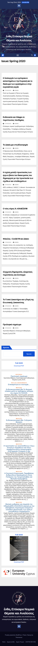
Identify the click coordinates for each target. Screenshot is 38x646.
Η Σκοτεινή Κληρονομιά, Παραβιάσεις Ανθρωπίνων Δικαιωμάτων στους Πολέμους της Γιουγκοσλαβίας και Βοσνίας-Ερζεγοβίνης (19, 476)
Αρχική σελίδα (11, 642)
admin (16, 90)
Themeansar (19, 637)
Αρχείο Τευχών (20, 642)
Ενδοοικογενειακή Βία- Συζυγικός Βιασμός (19, 421)
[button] (32, 55)
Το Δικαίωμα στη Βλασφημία (15, 145)
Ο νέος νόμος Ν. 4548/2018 (15, 208)
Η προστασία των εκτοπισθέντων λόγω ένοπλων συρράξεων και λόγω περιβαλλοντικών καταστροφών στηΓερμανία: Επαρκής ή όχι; (19, 448)
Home (3, 642)
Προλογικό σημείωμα (12, 324)
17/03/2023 (8, 90)
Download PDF (19, 366)
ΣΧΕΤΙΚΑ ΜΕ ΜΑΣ (31, 642)
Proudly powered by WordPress (13, 635)
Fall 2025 (19, 363)
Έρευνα (6, 348)
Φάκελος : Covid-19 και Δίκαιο (16, 239)
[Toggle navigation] (18, 55)
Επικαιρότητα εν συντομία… (19, 384)
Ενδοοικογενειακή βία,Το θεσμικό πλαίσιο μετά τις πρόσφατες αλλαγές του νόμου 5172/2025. (19, 391)
